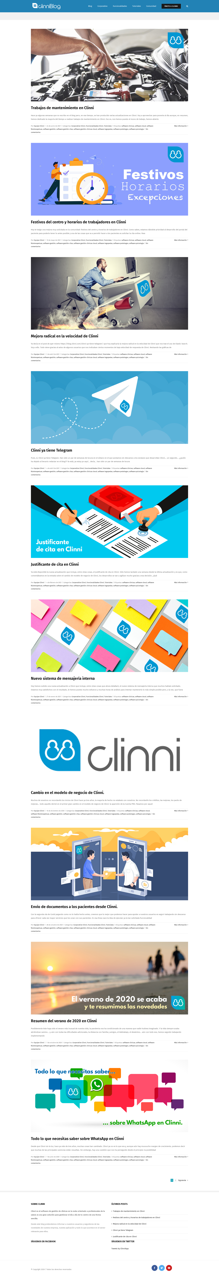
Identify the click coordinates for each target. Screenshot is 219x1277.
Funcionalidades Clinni (94, 126)
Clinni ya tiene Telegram (51, 450)
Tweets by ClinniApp (120, 1248)
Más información (180, 126)
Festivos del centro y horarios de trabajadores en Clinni (78, 222)
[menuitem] (92, 6)
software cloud (140, 126)
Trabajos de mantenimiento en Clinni (62, 108)
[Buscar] (187, 6)
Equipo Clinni (39, 126)
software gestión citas (64, 129)
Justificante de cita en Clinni (55, 564)
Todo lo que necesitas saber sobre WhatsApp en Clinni (77, 1138)
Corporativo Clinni (78, 126)
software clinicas (128, 126)
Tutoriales (108, 126)
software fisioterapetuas (40, 814)
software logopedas (105, 129)
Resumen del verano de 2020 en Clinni (64, 1021)
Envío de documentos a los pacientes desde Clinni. (74, 906)
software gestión (49, 129)
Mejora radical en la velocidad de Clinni (64, 336)
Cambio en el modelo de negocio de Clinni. (67, 792)
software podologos (120, 129)
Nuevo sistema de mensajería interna (63, 678)
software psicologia (136, 129)
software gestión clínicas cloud (85, 129)
